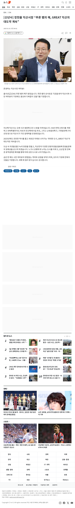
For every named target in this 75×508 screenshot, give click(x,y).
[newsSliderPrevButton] (65, 336)
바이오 (65, 465)
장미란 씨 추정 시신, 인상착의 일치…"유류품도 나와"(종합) (18, 378)
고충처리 (54, 485)
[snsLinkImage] (60, 503)
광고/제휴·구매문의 (32, 485)
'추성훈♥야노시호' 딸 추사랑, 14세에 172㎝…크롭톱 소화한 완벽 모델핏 (18, 360)
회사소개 (20, 485)
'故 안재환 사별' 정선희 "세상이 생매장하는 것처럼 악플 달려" (18, 351)
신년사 (23, 171)
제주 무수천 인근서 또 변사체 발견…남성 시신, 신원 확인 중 (52, 342)
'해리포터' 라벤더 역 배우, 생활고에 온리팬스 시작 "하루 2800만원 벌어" (18, 342)
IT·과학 (47, 465)
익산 (29, 171)
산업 (9, 465)
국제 (65, 454)
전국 (5, 12)
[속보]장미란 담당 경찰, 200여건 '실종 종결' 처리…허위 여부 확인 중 (52, 351)
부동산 (28, 465)
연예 (5, 388)
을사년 (36, 171)
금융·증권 (65, 460)
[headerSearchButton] (63, 2)
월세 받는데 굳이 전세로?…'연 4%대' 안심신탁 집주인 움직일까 (52, 369)
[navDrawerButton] (70, 2)
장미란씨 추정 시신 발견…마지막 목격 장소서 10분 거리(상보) (52, 378)
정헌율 (16, 171)
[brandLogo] (7, 2)
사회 (28, 454)
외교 (28, 460)
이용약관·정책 (45, 485)
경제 (46, 454)
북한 (46, 460)
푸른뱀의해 (8, 171)
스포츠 (6, 421)
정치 (9, 454)
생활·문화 (9, 470)
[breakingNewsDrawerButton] (66, 2)
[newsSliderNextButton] (70, 336)
